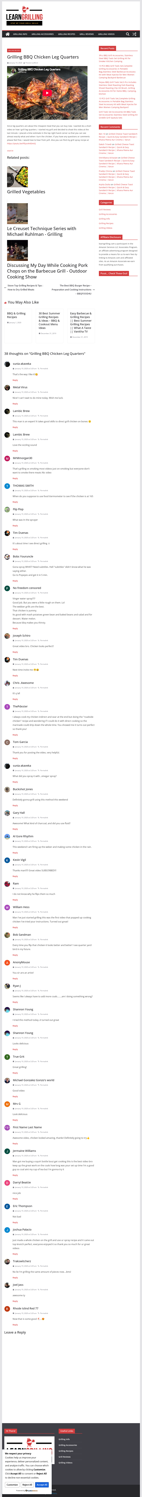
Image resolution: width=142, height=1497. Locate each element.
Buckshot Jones (23, 789)
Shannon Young (23, 1009)
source (10, 150)
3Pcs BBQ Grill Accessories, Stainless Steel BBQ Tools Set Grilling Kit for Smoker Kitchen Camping (116, 58)
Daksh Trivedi (105, 144)
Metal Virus (20, 387)
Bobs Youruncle (23, 556)
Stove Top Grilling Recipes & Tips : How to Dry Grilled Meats (25, 287)
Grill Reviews (87, 34)
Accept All (42, 1484)
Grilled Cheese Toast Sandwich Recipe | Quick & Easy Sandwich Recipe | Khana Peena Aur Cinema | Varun (118, 137)
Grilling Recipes (66, 34)
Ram (16, 883)
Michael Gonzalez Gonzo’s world (33, 1080)
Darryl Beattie (22, 1182)
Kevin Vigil (19, 860)
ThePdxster (20, 706)
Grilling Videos (106, 34)
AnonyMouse (21, 962)
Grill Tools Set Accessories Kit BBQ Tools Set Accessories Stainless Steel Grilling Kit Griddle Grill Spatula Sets (118, 115)
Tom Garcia (20, 742)
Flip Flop (18, 509)
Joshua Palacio (22, 1229)
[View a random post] (134, 34)
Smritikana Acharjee (108, 157)
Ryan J (17, 986)
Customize (12, 1484)
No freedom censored (27, 588)
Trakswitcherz (22, 1261)
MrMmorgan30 (22, 458)
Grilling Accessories (43, 34)
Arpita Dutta (104, 184)
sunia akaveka (22, 364)
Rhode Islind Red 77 (25, 1308)
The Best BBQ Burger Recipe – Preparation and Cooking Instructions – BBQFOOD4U (71, 289)
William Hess (21, 907)
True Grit (18, 1056)
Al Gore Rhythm (23, 836)
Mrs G (17, 1104)
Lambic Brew (21, 411)
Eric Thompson (22, 1206)
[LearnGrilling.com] (7, 34)
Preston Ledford (32, 63)
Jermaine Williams (24, 1151)
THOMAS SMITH (23, 485)
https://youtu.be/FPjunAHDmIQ (21, 143)
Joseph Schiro (21, 635)
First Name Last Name (27, 1127)
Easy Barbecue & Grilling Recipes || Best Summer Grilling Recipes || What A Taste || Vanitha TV (81, 322)
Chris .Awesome (23, 683)
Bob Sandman (22, 934)
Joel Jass (18, 1285)
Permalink (44, 368)
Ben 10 (102, 134)
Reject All (27, 1484)
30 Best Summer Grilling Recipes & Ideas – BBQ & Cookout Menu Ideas (49, 320)
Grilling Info (20, 34)
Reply (15, 380)
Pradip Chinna (105, 171)
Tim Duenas (20, 533)
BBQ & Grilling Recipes (16, 315)
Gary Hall (19, 813)
